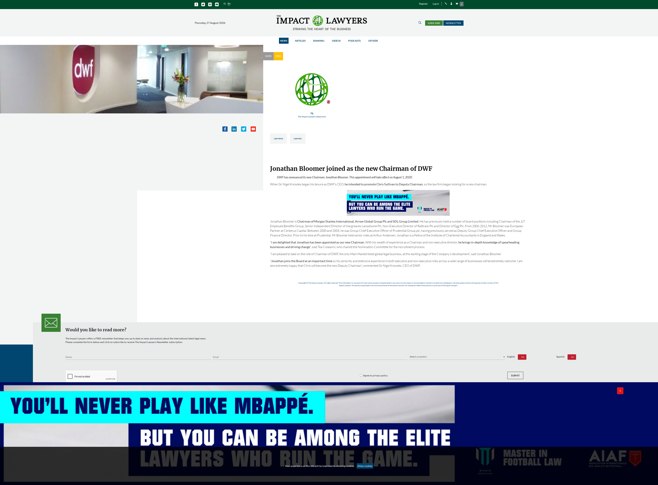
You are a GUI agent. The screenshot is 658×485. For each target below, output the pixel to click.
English (511, 356)
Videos (336, 40)
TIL (312, 115)
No (522, 357)
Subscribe (434, 23)
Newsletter (453, 23)
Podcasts (354, 40)
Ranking (318, 40)
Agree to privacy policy (375, 375)
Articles (300, 40)
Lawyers (298, 139)
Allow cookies (364, 465)
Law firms (278, 139)
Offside (373, 40)
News (283, 40)
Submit (515, 375)
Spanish (560, 356)
